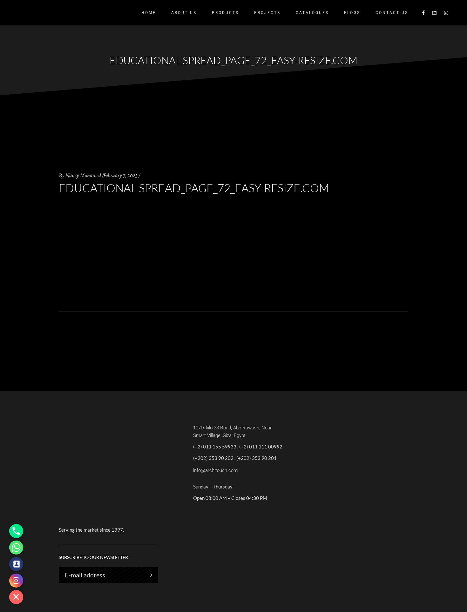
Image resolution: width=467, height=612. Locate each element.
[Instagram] (16, 581)
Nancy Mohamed (83, 175)
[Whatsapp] (16, 548)
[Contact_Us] (16, 564)
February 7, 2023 (120, 175)
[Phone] (16, 531)
